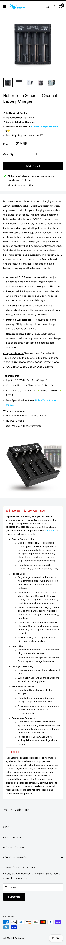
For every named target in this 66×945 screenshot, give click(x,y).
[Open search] (47, 6)
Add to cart (33, 166)
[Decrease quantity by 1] (19, 154)
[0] (60, 6)
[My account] (53, 6)
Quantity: (8, 154)
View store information (21, 185)
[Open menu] (4, 6)
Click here (50, 530)
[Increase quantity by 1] (36, 154)
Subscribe (14, 896)
